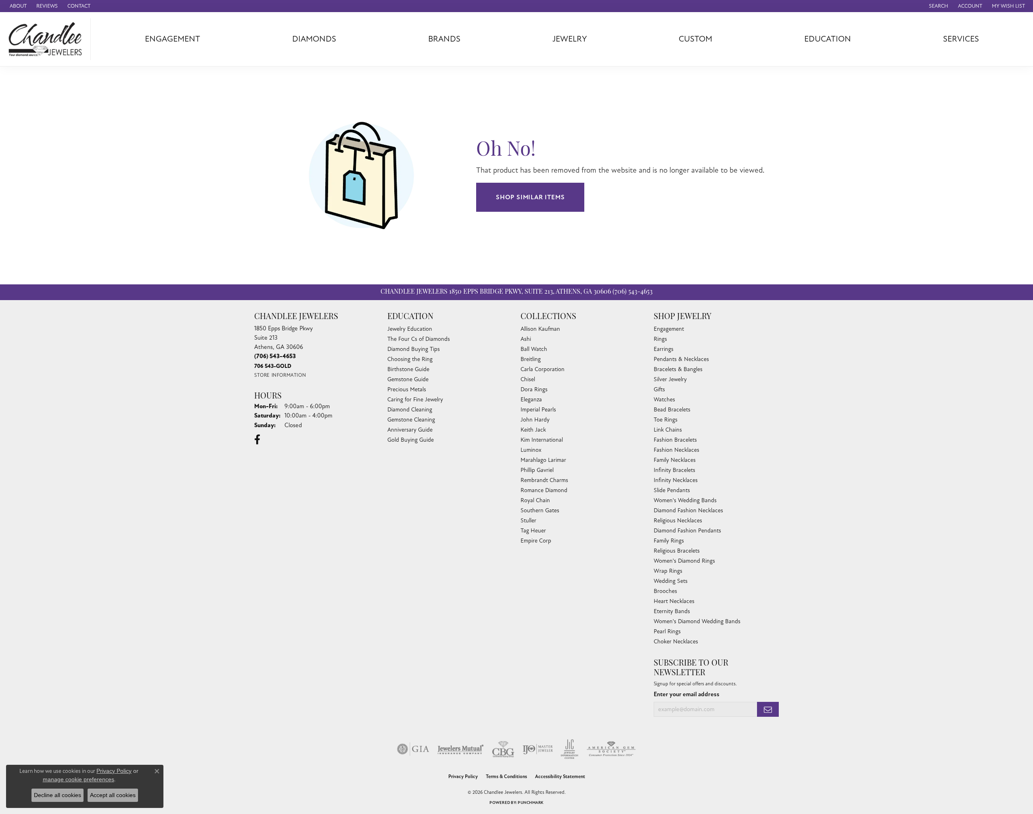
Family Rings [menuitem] (669, 540)
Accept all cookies (113, 795)
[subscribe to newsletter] (768, 709)
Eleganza (531, 399)
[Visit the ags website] (611, 749)
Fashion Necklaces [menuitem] (676, 450)
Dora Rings (534, 389)
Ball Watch (534, 349)
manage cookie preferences (78, 779)
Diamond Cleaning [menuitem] (409, 409)
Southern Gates (540, 510)
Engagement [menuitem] (669, 329)
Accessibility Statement (560, 777)
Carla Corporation (543, 369)
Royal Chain (535, 500)
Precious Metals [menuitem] (406, 389)
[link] (17, 6)
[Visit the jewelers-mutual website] (460, 749)
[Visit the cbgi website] (503, 749)
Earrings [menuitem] (663, 349)
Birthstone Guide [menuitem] (408, 369)
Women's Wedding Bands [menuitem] (685, 500)
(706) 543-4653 (632, 292)
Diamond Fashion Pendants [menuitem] (687, 530)
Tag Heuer (533, 530)
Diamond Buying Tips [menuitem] (413, 349)
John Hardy (535, 419)
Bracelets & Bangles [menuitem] (678, 369)
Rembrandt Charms (544, 480)
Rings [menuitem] (660, 339)
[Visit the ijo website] (538, 749)
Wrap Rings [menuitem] (668, 571)
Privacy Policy (463, 777)
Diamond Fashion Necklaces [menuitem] (688, 510)
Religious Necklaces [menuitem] (678, 520)
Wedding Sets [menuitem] (671, 581)
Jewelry (569, 39)
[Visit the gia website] (413, 749)
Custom (695, 39)
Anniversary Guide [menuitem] (410, 429)
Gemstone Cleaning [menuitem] (411, 419)
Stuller (528, 520)
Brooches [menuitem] (665, 591)
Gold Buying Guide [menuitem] (410, 439)
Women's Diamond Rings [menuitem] (684, 560)
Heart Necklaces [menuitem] (674, 601)
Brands (444, 39)
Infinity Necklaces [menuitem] (676, 480)
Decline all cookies (57, 795)
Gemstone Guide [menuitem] (408, 379)
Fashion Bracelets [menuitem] (675, 439)
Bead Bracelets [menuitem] (672, 409)
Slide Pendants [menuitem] (672, 490)
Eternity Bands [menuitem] (672, 611)
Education (827, 39)
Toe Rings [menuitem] (666, 419)
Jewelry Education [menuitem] (409, 329)
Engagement (172, 39)
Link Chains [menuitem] (668, 429)
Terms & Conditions (506, 777)
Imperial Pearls (538, 409)
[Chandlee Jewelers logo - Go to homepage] (47, 39)
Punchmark (530, 802)
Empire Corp (536, 540)
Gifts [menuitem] (659, 389)
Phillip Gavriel (537, 470)
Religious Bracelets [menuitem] (677, 550)
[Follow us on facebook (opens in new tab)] (257, 440)
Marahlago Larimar (543, 460)
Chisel (528, 379)
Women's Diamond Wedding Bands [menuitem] (697, 621)
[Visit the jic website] (569, 749)
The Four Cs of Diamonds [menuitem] (418, 339)
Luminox (531, 450)
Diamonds (314, 39)
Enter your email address (686, 694)
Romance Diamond (544, 490)
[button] (937, 6)
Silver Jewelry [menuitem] (670, 379)
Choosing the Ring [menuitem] (410, 359)
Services (961, 39)
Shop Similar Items (530, 197)
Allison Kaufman (540, 329)
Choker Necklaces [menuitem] (676, 641)
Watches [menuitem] (664, 399)
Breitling (531, 359)
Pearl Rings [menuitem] (667, 631)
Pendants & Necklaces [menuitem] (681, 359)
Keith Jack (533, 429)
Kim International (542, 439)
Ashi (526, 339)
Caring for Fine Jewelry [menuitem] (415, 399)
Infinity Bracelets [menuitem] (674, 470)
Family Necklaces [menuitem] (675, 460)
